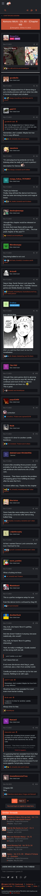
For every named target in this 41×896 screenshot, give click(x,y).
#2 (37, 86)
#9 (37, 311)
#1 (37, 44)
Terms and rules (7, 886)
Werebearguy (15, 245)
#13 (36, 461)
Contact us (29, 884)
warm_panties (16, 561)
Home (35, 886)
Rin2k (12, 426)
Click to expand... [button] (20, 750)
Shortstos (14, 500)
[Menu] (3, 3)
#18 (36, 623)
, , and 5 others (19, 767)
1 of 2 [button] (14, 801)
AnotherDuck (15, 615)
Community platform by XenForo (20, 891)
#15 (37, 540)
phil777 (13, 109)
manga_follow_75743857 (20, 179)
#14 (36, 508)
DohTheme (16, 893)
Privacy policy (20, 886)
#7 (37, 253)
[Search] (5, 10)
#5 (37, 187)
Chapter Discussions (21, 821)
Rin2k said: (8, 697)
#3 (37, 117)
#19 (36, 728)
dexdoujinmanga (16, 211)
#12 (37, 434)
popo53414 (14, 400)
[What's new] (36, 10)
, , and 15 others (19, 170)
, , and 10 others (20, 201)
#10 (36, 373)
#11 (37, 408)
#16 (36, 569)
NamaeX (13, 720)
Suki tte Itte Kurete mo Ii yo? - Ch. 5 (20, 828)
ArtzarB (13, 271)
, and (18, 68)
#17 (36, 594)
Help (29, 886)
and (14, 235)
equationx (14, 148)
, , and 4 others (19, 139)
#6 (37, 219)
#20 (36, 784)
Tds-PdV (13, 365)
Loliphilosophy (16, 532)
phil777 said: (9, 680)
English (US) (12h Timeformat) (13, 884)
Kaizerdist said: (10, 732)
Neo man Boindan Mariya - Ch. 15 (19, 837)
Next (21, 801)
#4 (37, 156)
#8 (37, 279)
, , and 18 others (21, 356)
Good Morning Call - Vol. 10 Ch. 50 (19, 845)
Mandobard (14, 586)
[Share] (34, 44)
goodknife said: (10, 121)
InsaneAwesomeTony (19, 776)
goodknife (14, 78)
